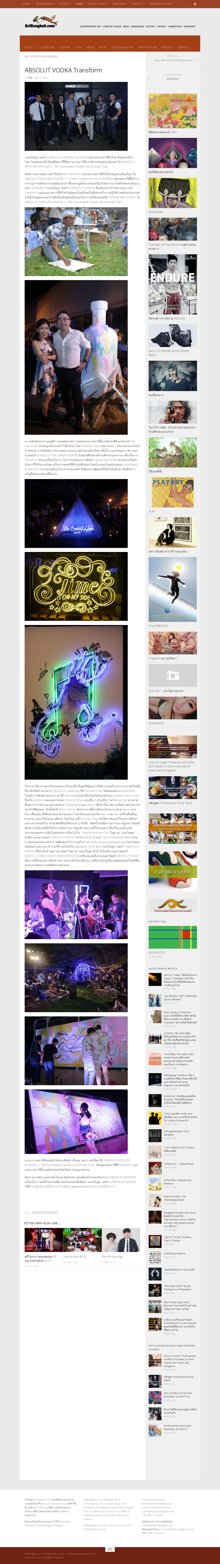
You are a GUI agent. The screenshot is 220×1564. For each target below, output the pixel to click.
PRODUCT (167, 47)
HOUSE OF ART (96, 4)
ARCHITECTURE (147, 47)
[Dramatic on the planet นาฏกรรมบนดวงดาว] (173, 229)
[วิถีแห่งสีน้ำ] (173, 452)
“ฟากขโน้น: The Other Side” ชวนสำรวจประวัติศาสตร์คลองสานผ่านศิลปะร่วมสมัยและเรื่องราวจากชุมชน (179, 1059)
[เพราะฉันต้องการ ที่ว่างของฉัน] (173, 532)
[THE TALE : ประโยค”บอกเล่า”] (173, 675)
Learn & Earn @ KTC (75, 1256)
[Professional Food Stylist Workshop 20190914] (155, 1430)
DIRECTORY (119, 4)
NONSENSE (156, 723)
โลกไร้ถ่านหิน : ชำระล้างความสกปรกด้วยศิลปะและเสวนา (172, 429)
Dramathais (156, 212)
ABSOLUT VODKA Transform (45, 1212)
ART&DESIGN (44, 4)
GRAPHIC (183, 47)
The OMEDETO (158, 626)
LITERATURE (47, 47)
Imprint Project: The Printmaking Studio (175, 1198)
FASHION (64, 47)
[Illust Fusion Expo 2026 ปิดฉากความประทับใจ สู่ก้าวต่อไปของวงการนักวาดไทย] (155, 1306)
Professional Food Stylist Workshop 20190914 (177, 1427)
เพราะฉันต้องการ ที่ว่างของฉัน (168, 551)
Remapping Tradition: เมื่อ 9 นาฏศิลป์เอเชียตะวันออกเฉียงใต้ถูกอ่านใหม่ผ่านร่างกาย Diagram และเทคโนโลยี (180, 1080)
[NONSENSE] (173, 708)
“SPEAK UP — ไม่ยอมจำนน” (179, 1163)
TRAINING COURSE (160, 4)
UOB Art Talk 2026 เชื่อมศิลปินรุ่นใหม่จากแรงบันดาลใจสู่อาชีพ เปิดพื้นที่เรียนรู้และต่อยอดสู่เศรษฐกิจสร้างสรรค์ (180, 1038)
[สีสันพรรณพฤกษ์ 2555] (173, 111)
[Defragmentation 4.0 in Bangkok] (155, 1135)
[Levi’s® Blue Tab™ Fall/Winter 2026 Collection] (155, 1000)
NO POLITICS (157, 952)
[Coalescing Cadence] (155, 1257)
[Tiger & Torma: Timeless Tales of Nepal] (155, 1241)
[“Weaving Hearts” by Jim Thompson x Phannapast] (155, 1290)
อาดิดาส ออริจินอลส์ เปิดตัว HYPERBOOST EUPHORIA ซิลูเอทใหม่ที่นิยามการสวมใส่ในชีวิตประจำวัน (180, 1324)
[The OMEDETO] (173, 589)
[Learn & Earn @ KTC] (82, 1240)
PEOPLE (64, 4)
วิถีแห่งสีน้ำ (156, 471)
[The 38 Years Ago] (121, 1240)
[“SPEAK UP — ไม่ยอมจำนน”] (155, 1168)
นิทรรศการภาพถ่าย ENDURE (167, 318)
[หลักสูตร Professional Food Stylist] (173, 787)
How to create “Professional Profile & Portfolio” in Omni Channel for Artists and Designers (171, 766)
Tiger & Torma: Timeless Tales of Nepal (177, 1238)
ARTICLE (138, 4)
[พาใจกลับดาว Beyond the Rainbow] (155, 1184)
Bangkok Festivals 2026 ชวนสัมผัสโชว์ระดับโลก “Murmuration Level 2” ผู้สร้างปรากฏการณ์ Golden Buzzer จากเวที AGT (180, 1219)
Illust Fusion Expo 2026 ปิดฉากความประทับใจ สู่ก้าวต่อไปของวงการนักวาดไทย (180, 1306)
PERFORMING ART (123, 47)
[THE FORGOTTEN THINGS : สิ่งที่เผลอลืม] (155, 1152)
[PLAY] (173, 492)
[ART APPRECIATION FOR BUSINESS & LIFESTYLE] (155, 1397)
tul (30, 77)
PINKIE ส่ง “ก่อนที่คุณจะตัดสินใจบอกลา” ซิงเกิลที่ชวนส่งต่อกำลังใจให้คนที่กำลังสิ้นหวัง (180, 1099)
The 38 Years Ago (112, 1256)
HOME (25, 4)
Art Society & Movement (42, 56)
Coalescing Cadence (175, 1253)
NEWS (79, 4)
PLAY (152, 511)
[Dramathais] (173, 193)
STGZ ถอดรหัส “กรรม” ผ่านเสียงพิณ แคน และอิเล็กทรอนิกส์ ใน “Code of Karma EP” (180, 1117)
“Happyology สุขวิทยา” (163, 658)
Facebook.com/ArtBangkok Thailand (44, 1525)
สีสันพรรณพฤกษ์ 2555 (163, 132)
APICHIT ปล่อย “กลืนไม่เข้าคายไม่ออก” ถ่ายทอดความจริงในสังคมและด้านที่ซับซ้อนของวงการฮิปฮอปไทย (180, 980)
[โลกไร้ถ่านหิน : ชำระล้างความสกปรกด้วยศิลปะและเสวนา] (173, 412)
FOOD (78, 47)
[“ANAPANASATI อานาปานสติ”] (155, 1274)
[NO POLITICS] (173, 937)
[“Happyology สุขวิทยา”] (173, 643)
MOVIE (90, 47)
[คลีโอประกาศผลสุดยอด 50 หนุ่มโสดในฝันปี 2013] (44, 1240)
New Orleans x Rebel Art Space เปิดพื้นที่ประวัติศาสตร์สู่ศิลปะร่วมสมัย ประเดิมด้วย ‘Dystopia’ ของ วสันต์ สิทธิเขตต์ (180, 1017)
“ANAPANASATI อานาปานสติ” (179, 1269)
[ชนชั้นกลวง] (173, 376)
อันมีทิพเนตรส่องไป (161, 172)
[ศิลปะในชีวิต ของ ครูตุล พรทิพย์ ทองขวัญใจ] (155, 1413)
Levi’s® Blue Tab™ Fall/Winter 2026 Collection (180, 997)
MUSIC (103, 47)
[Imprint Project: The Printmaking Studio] (155, 1200)
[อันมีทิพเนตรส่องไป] (173, 153)
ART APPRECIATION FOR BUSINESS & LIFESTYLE (178, 1394)
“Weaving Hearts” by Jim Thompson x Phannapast (177, 1287)
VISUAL (28, 47)
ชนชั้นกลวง (156, 395)
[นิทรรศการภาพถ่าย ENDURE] (173, 284)
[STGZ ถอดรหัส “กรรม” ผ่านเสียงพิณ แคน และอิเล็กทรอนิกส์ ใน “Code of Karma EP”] (155, 1118)
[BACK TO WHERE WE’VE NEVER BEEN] (173, 335)
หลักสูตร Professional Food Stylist (170, 803)
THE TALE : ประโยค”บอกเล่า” (167, 691)
